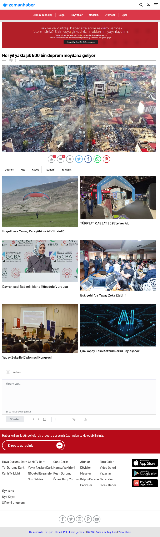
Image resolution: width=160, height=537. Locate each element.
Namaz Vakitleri (64, 467)
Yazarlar (105, 473)
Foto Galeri (107, 461)
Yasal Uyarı (124, 532)
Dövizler (85, 467)
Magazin (94, 14)
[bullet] (62, 419)
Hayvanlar (77, 14)
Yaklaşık (66, 169)
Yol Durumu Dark (13, 467)
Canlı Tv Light (11, 473)
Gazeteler (106, 479)
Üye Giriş (8, 491)
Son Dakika (35, 479)
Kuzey (35, 169)
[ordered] (56, 419)
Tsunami (50, 169)
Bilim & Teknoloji (42, 14)
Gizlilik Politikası (64, 532)
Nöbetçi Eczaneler (40, 473)
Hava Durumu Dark (14, 461)
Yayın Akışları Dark (40, 467)
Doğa (62, 14)
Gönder (15, 419)
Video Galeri (108, 467)
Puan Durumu (62, 473)
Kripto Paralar (89, 479)
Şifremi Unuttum (13, 502)
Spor (124, 14)
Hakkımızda (36, 532)
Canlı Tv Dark (36, 461)
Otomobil (110, 14)
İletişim (49, 532)
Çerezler (81, 532)
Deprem (9, 169)
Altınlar (85, 461)
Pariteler (86, 485)
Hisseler (85, 473)
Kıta (23, 169)
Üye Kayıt (8, 496)
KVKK (90, 532)
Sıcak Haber (108, 485)
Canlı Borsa (61, 461)
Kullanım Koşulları (106, 532)
